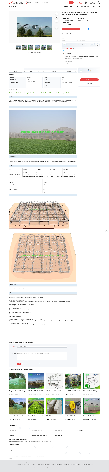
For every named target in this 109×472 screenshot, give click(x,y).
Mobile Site (82, 462)
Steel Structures (80, 430)
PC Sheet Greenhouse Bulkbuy (40, 456)
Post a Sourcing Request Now (44, 363)
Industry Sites (62, 462)
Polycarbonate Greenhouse (37, 430)
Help (77, 6)
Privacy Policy (73, 467)
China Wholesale (49, 462)
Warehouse (18, 447)
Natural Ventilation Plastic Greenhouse (44, 447)
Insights (86, 462)
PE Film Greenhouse (72, 447)
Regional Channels (69, 462)
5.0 (84, 71)
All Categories (13, 6)
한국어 (65, 464)
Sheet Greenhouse (85, 453)
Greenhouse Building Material (73, 453)
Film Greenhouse (12, 430)
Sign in (98, 3)
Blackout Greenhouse (13, 433)
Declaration (68, 467)
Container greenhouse (58, 433)
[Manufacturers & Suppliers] (16, 2)
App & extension (84, 6)
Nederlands (57, 464)
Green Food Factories (14, 453)
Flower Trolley (11, 435)
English (25, 464)
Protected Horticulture (24, 8)
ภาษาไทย (75, 464)
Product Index (76, 462)
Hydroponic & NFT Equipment (83, 433)
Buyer (71, 6)
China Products (29, 462)
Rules (99, 6)
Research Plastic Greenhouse (60, 447)
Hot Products (23, 462)
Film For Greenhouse (14, 456)
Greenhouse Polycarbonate (26, 456)
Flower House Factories (25, 453)
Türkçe (79, 464)
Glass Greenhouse (58, 430)
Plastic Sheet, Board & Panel (28, 447)
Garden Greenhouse (36, 433)
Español (29, 464)
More (10, 458)
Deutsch (52, 464)
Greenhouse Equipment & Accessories (39, 435)
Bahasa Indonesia (89, 464)
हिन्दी (71, 464)
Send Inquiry (71, 29)
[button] (73, 71)
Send (19, 363)
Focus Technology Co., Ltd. (46, 467)
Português (33, 464)
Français (38, 464)
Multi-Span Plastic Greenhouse (42, 8)
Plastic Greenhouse (32, 8)
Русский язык (43, 464)
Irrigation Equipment (58, 435)
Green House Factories (37, 453)
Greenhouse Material (61, 453)
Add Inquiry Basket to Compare (34, 52)
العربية (61, 464)
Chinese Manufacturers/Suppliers (39, 462)
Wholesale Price (56, 462)
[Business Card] (98, 74)
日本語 (68, 464)
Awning (11, 447)
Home (10, 8)
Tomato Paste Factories (49, 453)
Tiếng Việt (83, 464)
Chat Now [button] (91, 29)
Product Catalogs (26, 428)
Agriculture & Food (16, 8)
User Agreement (61, 467)
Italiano (48, 464)
